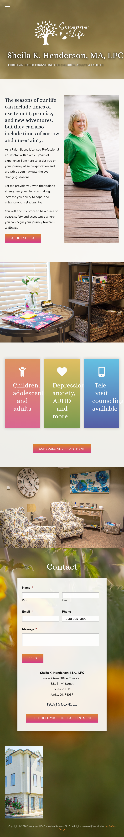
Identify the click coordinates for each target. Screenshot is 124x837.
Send (33, 658)
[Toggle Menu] (7, 5)
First (25, 600)
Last (64, 600)
